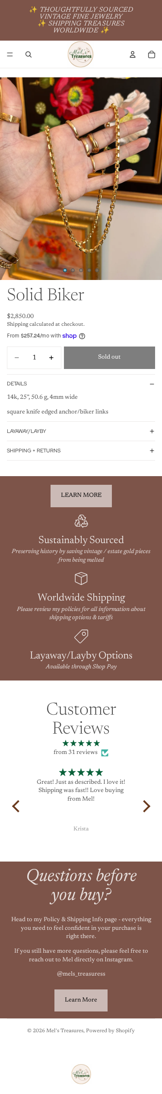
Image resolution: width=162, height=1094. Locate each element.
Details (17, 383)
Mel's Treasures (64, 1031)
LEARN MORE (81, 496)
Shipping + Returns (33, 450)
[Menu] (10, 54)
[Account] (132, 54)
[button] (18, 806)
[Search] (28, 54)
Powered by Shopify (110, 1031)
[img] (81, 744)
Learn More (81, 1000)
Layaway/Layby (26, 431)
